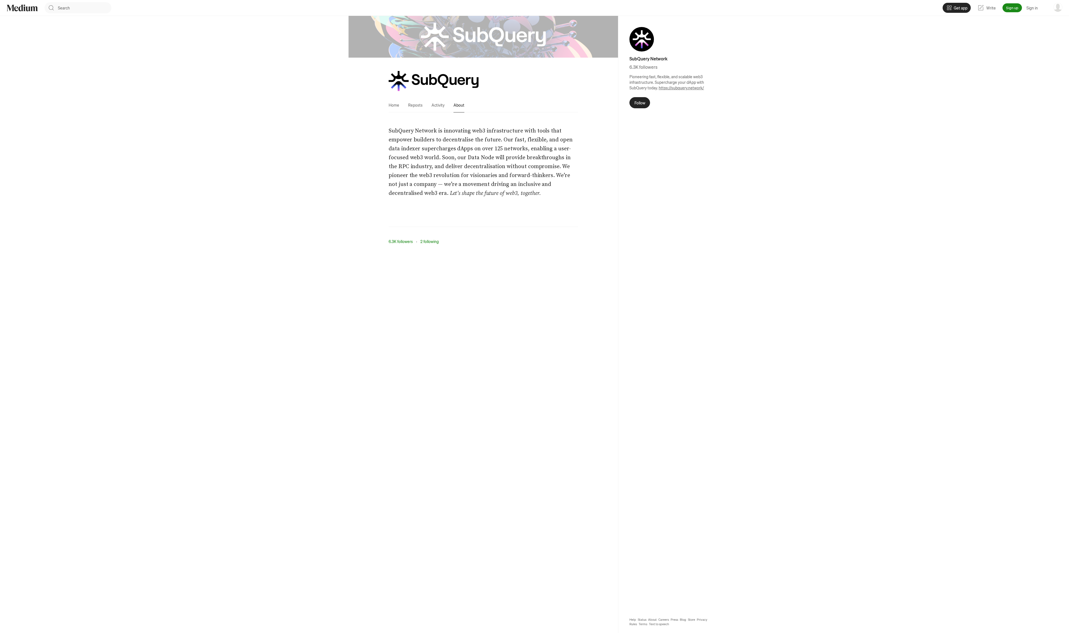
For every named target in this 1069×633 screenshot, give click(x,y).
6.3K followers (401, 241)
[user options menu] (1057, 7)
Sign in (1032, 7)
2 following (429, 241)
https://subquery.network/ (681, 87)
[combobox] (84, 7)
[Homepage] (22, 7)
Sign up (1012, 7)
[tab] (394, 105)
